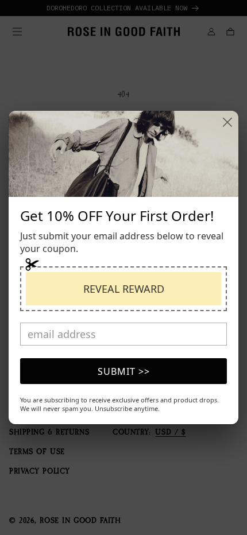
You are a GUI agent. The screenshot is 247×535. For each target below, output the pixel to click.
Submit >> (124, 371)
